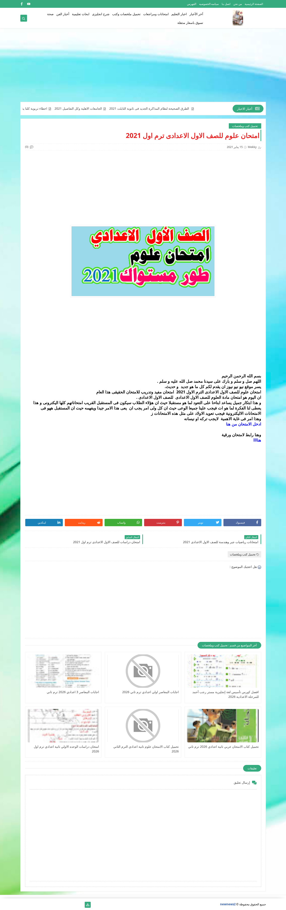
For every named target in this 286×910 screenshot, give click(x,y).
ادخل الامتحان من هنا (243, 424)
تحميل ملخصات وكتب (126, 14)
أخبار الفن (62, 14)
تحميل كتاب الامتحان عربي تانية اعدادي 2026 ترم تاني (223, 746)
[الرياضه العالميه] (38, 905)
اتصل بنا (226, 4)
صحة (50, 14)
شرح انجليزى (100, 14)
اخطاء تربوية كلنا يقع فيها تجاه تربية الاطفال (38, 109)
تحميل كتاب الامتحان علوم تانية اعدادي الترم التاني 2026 (146, 748)
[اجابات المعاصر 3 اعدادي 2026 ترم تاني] (63, 671)
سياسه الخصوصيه (209, 4)
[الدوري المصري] (30, 905)
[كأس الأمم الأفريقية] (73, 905)
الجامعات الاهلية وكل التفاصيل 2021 (97, 109)
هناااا (257, 440)
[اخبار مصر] (81, 905)
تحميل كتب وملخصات (245, 126)
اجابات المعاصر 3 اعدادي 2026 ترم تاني (73, 692)
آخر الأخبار (196, 14)
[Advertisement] (143, 67)
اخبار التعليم (179, 14)
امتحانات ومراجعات (156, 14)
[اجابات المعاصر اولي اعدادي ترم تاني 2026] (143, 671)
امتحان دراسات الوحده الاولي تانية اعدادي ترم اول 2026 (66, 748)
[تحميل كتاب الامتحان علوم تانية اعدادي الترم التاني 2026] (143, 725)
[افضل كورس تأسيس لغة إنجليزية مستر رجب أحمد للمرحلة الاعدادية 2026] (223, 671)
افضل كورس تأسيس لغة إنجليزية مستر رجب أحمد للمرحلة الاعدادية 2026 (225, 694)
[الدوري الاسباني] (23, 905)
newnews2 (228, 904)
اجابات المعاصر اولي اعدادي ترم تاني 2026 (150, 692)
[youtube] (29, 4)
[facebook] (22, 4)
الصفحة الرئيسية (254, 4)
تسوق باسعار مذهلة (190, 23)
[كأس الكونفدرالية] (52, 905)
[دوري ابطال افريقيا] (59, 905)
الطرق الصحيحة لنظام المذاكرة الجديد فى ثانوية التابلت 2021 (168, 109)
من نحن (237, 4)
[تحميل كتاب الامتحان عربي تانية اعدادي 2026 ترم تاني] (223, 725)
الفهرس (191, 4)
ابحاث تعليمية (80, 14)
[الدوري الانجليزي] (45, 905)
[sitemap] (88, 905)
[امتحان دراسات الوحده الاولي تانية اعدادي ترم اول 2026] (63, 725)
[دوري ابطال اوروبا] (66, 905)
